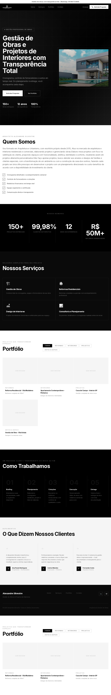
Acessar (85, 7)
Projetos (85, 345)
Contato (60, 7)
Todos (47, 345)
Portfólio (51, 7)
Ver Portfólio (32, 93)
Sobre (33, 7)
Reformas (59, 345)
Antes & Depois (51, 350)
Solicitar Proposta (100, 7)
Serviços (41, 7)
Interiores (72, 345)
